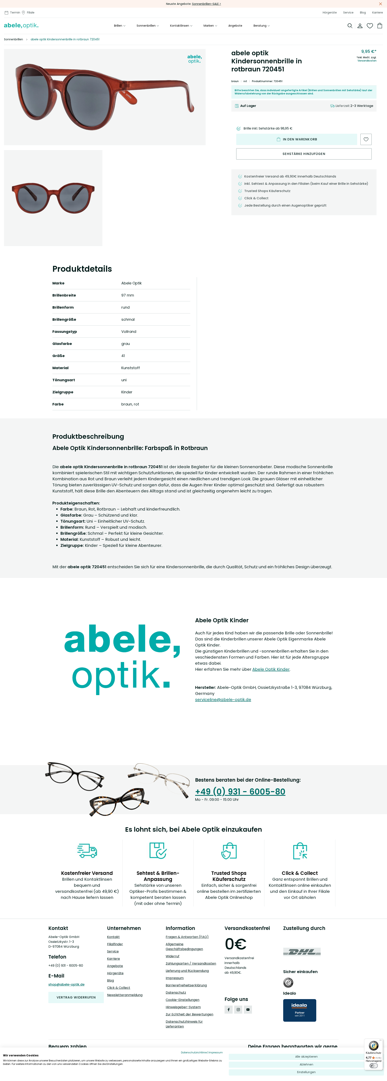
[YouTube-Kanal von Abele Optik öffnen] (248, 1010)
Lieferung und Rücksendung (187, 970)
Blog (363, 12)
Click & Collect (118, 987)
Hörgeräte (330, 12)
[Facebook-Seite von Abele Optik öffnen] (229, 1010)
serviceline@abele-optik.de (223, 699)
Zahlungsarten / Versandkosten (191, 963)
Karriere (377, 12)
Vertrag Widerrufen (76, 997)
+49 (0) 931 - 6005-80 (240, 791)
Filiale (30, 12)
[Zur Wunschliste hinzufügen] (366, 139)
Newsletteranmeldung (125, 995)
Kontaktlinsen (179, 26)
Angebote (235, 26)
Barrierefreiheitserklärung (186, 985)
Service (348, 12)
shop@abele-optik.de (66, 984)
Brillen (118, 26)
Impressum (175, 978)
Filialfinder (115, 944)
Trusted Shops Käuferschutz (267, 191)
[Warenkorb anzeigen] (379, 26)
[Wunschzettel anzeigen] (370, 26)
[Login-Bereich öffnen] (360, 26)
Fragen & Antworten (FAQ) (187, 937)
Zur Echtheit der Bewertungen (189, 1014)
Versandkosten (367, 60)
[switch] (374, 1065)
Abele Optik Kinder (271, 669)
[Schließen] (380, 3)
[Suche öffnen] (350, 26)
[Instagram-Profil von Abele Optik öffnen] (238, 1010)
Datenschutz (176, 992)
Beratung (260, 26)
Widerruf (172, 956)
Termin (15, 12)
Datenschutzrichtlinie (194, 1052)
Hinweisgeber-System (183, 1007)
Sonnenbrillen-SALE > (206, 4)
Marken (209, 26)
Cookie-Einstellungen (182, 999)
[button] (105, 97)
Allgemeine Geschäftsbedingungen (184, 946)
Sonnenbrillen (146, 26)
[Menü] (380, 1041)
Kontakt (113, 937)
